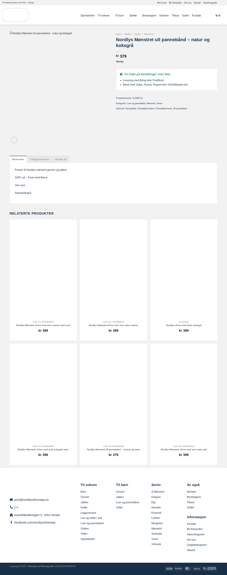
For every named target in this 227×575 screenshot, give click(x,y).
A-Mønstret (157, 491)
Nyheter (164, 15)
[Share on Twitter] (122, 115)
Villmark (156, 544)
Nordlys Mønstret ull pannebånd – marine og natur (113, 449)
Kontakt (196, 15)
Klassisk (156, 512)
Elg (153, 502)
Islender (156, 507)
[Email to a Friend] (126, 115)
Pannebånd (130, 108)
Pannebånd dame (145, 108)
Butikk (128, 34)
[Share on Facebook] (118, 115)
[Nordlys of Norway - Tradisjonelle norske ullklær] (15, 15)
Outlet (185, 15)
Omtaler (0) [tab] (60, 159)
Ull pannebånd (180, 108)
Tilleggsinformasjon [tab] (39, 159)
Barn (83, 491)
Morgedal (157, 523)
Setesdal (156, 533)
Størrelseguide (210, 2)
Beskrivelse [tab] (18, 159)
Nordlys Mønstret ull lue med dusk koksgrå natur (43, 449)
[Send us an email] (223, 2)
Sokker (85, 528)
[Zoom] (14, 140)
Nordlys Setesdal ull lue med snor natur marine (113, 325)
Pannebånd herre (164, 108)
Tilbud (175, 15)
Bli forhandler (175, 2)
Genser (85, 497)
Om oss (188, 2)
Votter (84, 533)
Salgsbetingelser (197, 544)
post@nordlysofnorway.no (31, 499)
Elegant (156, 497)
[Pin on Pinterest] (130, 115)
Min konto (162, 2)
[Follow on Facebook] (220, 2)
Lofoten (155, 518)
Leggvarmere (88, 512)
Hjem (118, 34)
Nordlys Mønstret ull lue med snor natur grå (184, 449)
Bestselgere (149, 15)
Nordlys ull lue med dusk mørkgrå (184, 325)
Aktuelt (197, 2)
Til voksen (104, 15)
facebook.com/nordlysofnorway (35, 522)
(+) (16, 507)
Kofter (84, 507)
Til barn (119, 15)
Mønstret (149, 34)
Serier (133, 15)
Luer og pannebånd (136, 103)
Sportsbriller (87, 15)
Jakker (84, 502)
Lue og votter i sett (91, 518)
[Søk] (208, 15)
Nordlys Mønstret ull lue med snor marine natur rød (43, 325)
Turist (154, 539)
